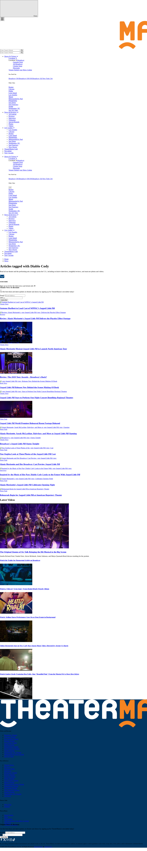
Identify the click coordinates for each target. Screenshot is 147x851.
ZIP (1, 298)
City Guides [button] (8, 128)
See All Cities (13, 110)
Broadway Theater (10, 735)
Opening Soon (18, 62)
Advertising (8, 819)
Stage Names (8, 815)
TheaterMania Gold (11, 149)
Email (2, 295)
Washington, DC (14, 108)
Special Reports (14, 122)
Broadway (20, 60)
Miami (11, 97)
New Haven (13, 147)
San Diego (12, 103)
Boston (11, 87)
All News (7, 796)
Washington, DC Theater (12, 752)
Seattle (11, 106)
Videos (11, 126)
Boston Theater (9, 741)
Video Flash (3, 419)
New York (7, 805)
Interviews (12, 118)
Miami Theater (9, 745)
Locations (12, 58)
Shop (6, 817)
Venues (11, 70)
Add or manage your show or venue (16, 821)
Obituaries (12, 120)
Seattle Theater (9, 751)
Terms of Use (48, 847)
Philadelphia (13, 101)
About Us (7, 823)
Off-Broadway (21, 78)
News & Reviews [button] (10, 112)
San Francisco (13, 104)
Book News (3, 383)
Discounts (16, 68)
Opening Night (9, 769)
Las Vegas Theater (10, 743)
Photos (11, 124)
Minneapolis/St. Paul (16, 99)
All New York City (46, 78)
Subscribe (4, 300)
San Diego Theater (10, 788)
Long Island (13, 93)
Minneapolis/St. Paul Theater (14, 754)
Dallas (11, 91)
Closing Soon (17, 66)
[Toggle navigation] (2, 19)
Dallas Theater (9, 779)
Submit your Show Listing (23, 70)
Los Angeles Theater (11, 739)
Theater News (4, 304)
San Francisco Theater (11, 749)
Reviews (12, 116)
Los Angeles (13, 95)
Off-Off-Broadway (33, 78)
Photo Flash (3, 429)
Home (6, 259)
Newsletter (8, 151)
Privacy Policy (38, 847)
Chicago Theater (10, 737)
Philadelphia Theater (11, 747)
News (6, 261)
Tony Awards (8, 153)
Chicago (11, 89)
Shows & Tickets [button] (10, 56)
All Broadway (18, 64)
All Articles (12, 114)
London (7, 806)
